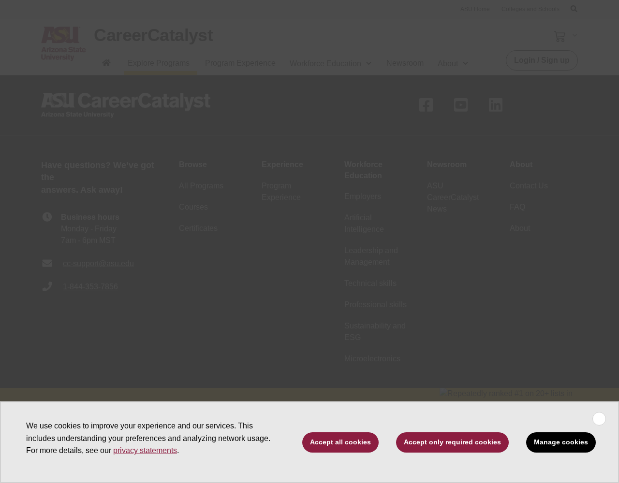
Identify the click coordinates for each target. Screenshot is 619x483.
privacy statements (145, 450)
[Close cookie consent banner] (599, 419)
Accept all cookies (340, 442)
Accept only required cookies (452, 442)
